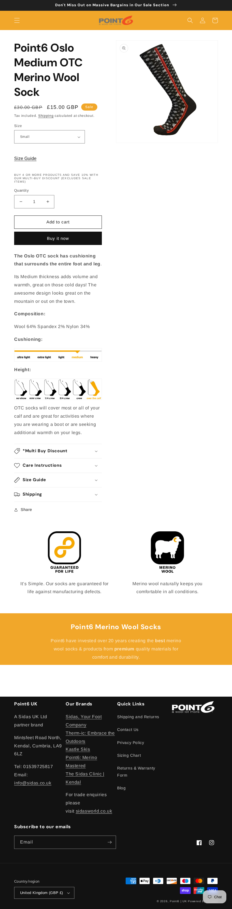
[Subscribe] (109, 842)
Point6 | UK (178, 901)
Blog (121, 788)
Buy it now (58, 238)
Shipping (46, 116)
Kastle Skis (78, 749)
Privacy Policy (130, 742)
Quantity (21, 190)
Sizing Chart (129, 755)
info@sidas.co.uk (32, 783)
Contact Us (128, 729)
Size (18, 126)
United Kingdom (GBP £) (41, 893)
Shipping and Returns (138, 716)
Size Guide (25, 158)
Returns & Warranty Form (136, 771)
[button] (17, 20)
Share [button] (26, 509)
